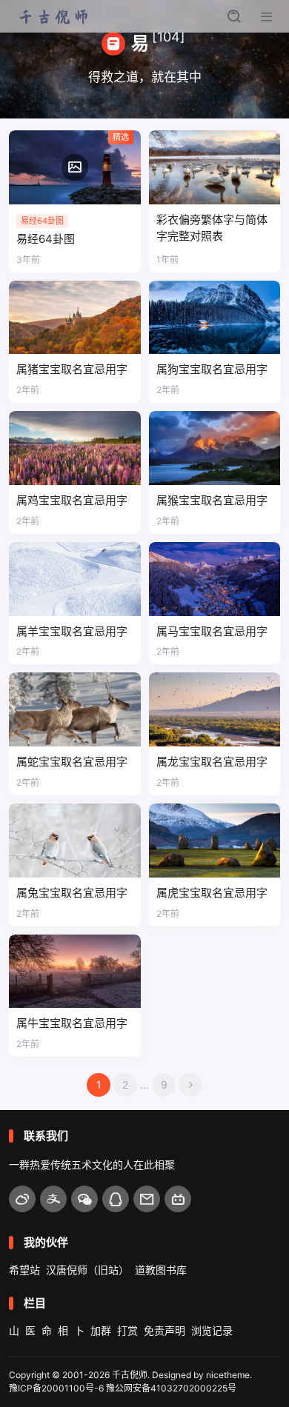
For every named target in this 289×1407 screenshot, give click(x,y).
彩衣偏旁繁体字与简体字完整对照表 (212, 228)
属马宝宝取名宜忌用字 (212, 631)
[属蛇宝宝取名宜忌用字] (75, 709)
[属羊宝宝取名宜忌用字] (75, 579)
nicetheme (228, 1374)
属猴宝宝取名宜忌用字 (212, 500)
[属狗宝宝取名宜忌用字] (215, 318)
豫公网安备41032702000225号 (171, 1388)
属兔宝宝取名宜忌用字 (71, 893)
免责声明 (164, 1330)
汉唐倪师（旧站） (87, 1269)
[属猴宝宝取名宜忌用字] (215, 448)
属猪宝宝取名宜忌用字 (71, 369)
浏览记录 (212, 1330)
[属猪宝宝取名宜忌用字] (75, 318)
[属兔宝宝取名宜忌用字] (75, 840)
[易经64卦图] (75, 167)
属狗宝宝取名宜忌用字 (212, 369)
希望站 (24, 1269)
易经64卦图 (45, 239)
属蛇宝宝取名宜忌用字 (71, 762)
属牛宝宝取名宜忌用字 (71, 1023)
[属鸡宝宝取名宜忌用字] (75, 448)
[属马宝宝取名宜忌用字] (215, 579)
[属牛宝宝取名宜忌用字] (75, 972)
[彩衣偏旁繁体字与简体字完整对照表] (215, 167)
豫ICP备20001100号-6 (56, 1388)
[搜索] (234, 16)
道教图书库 (161, 1269)
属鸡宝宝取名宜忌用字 (71, 500)
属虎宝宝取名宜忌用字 (212, 893)
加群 (100, 1330)
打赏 (127, 1330)
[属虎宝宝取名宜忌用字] (215, 840)
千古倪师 (129, 1374)
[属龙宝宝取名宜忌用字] (215, 709)
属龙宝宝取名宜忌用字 (212, 762)
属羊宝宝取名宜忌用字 (71, 631)
